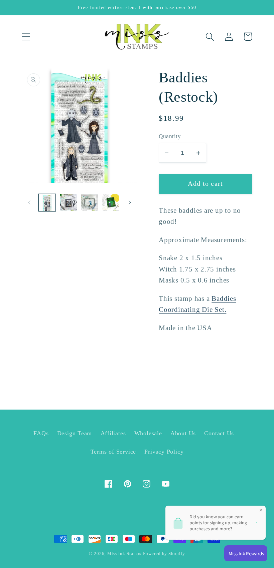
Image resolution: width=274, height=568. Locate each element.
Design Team (74, 433)
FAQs (40, 433)
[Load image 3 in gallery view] (89, 202)
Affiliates (113, 433)
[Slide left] (29, 202)
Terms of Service (113, 451)
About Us (183, 433)
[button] (25, 36)
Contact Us (219, 433)
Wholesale (148, 433)
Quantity (170, 136)
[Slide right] (129, 202)
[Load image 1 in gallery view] (47, 202)
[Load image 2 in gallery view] (68, 202)
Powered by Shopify (164, 553)
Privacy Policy (163, 451)
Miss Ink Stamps (124, 553)
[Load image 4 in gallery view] (110, 202)
